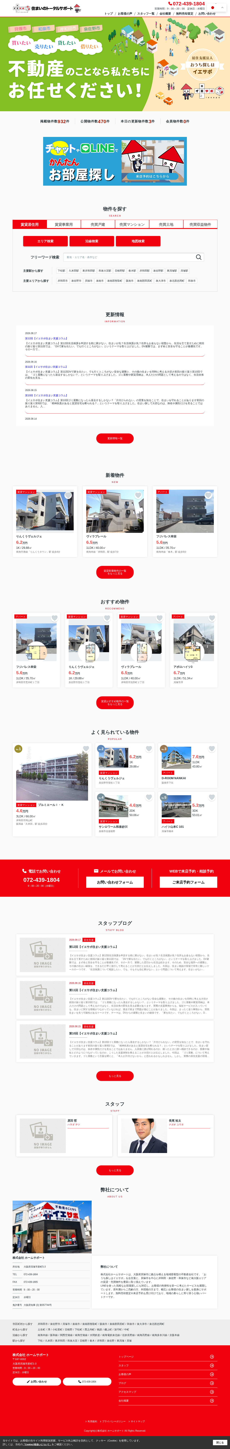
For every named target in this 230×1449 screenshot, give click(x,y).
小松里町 (57, 1329)
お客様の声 (125, 13)
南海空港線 (81, 1335)
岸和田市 (63, 280)
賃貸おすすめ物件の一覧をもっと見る (115, 702)
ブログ (122, 1383)
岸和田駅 (145, 270)
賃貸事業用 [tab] (64, 224)
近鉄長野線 (128, 1335)
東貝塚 (120, 1340)
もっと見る (115, 1075)
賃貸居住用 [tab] (30, 224)
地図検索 (138, 241)
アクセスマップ (127, 1391)
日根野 (69, 1329)
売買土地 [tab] (166, 224)
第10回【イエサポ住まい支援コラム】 (46, 395)
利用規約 (92, 1421)
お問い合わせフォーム (115, 882)
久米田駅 (74, 270)
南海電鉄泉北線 (111, 1335)
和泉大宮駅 (105, 270)
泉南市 (100, 280)
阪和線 (54, 1335)
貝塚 (129, 1340)
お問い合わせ (207, 13)
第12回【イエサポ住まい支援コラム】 (46, 338)
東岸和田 (60, 1340)
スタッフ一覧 (146, 13)
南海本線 (43, 1335)
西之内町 (90, 1329)
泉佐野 (110, 1340)
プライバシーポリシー (114, 1421)
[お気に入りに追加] (68, 495)
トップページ (126, 1356)
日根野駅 (120, 270)
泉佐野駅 (158, 270)
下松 (40, 1340)
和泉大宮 (72, 1340)
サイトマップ (138, 1421)
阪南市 (130, 280)
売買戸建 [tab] (98, 224)
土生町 (42, 1329)
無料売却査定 (184, 13)
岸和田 (101, 1340)
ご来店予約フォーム (188, 882)
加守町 (118, 1329)
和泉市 (192, 280)
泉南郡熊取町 (114, 280)
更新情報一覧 (115, 438)
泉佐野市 (76, 280)
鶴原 (100, 1329)
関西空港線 (66, 1335)
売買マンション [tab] (132, 224)
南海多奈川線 (160, 1335)
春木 (92, 1340)
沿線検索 (91, 241)
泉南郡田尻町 (144, 280)
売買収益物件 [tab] (200, 224)
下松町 (79, 1329)
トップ (108, 13)
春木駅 (132, 270)
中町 (126, 1329)
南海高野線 (143, 1335)
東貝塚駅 (172, 270)
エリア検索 (45, 241)
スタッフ (124, 1365)
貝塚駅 (184, 270)
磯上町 (108, 1329)
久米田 (49, 1340)
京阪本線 (174, 1335)
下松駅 (61, 270)
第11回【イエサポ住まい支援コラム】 (46, 366)
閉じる (220, 1442)
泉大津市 (161, 280)
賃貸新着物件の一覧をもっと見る (115, 572)
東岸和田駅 (88, 270)
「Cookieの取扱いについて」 (37, 1444)
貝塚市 (89, 280)
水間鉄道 (95, 1335)
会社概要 (165, 13)
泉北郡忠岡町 (177, 280)
